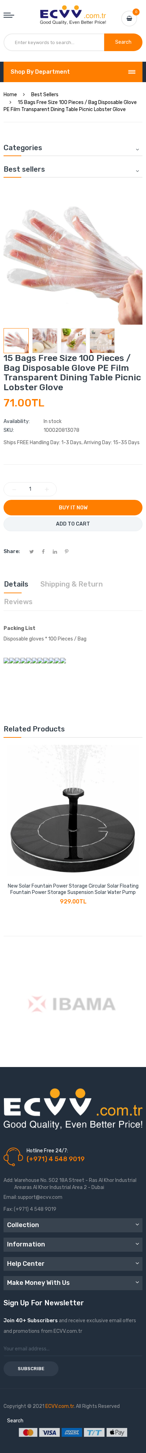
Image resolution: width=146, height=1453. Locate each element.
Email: (10, 1197)
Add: (8, 1180)
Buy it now (73, 508)
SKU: (9, 430)
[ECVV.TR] (73, 11)
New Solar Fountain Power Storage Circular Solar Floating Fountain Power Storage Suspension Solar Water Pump (73, 889)
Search (15, 1421)
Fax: (8, 1209)
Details (16, 584)
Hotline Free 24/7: (47, 1151)
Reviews (18, 601)
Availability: (17, 421)
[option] (16, 340)
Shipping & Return (71, 584)
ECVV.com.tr (59, 1406)
